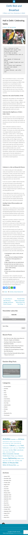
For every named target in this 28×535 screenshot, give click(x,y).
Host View (11, 450)
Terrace (13, 460)
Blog (5, 390)
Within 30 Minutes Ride (9, 465)
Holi (22, 291)
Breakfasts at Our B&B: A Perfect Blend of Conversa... (10, 372)
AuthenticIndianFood (6, 441)
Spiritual (18, 458)
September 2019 (7, 496)
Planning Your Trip (8, 413)
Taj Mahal (9, 460)
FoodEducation (6, 447)
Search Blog (5, 326)
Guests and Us (7, 400)
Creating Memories (6, 445)
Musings (6, 409)
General (5, 291)
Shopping (5, 458)
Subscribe (14, 314)
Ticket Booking (17, 460)
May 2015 (6, 503)
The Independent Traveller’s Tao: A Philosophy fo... (11, 374)
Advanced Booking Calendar (19, 533)
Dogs (16, 445)
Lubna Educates (7, 405)
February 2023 (7, 492)
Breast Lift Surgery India (17, 441)
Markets (5, 407)
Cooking (12, 443)
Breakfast (11, 441)
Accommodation (7, 386)
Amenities (13, 439)
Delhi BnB (14, 27)
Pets (5, 411)
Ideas (14, 450)
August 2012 (7, 513)
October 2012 (7, 509)
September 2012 (7, 511)
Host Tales (6, 402)
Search (23, 328)
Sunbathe (22, 458)
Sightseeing (12, 458)
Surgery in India (5, 460)
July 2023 (6, 486)
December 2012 (7, 507)
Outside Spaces (7, 455)
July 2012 (6, 515)
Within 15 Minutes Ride (10, 463)
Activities (11, 291)
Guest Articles (7, 398)
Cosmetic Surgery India (17, 443)
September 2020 (7, 494)
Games (5, 394)
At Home (21, 439)
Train (21, 460)
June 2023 (6, 488)
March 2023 (6, 490)
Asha (17, 439)
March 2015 (6, 505)
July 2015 (6, 501)
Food (5, 392)
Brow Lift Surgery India (6, 443)
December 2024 (7, 478)
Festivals (19, 291)
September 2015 (7, 499)
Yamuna (18, 465)
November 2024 (7, 480)
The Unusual (6, 415)
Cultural (15, 291)
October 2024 (7, 482)
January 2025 (7, 476)
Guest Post (21, 447)
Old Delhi (16, 453)
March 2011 (6, 517)
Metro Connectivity (8, 454)
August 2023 (7, 484)
